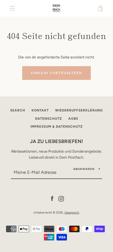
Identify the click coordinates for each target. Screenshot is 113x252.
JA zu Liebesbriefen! (56, 141)
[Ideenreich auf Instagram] (61, 198)
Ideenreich (71, 212)
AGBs (73, 119)
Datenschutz (48, 119)
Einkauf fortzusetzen (56, 73)
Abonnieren (84, 169)
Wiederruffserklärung (79, 110)
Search (17, 110)
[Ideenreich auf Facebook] (52, 198)
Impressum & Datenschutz (56, 126)
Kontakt (40, 110)
